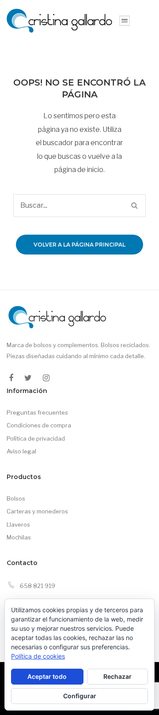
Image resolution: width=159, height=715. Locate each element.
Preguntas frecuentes (37, 412)
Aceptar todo (47, 676)
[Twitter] (28, 378)
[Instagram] (46, 378)
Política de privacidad (36, 438)
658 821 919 (37, 585)
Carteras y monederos (37, 511)
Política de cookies (38, 656)
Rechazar (117, 676)
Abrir (124, 20)
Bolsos (16, 498)
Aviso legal (21, 451)
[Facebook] (11, 378)
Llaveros (18, 524)
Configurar (79, 696)
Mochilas (19, 537)
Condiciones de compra (39, 425)
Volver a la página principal (79, 244)
